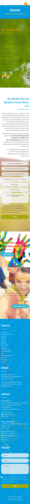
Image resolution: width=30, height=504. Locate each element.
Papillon (3, 341)
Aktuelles (3, 347)
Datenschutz (11, 497)
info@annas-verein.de (9, 414)
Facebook (5, 438)
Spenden (3, 358)
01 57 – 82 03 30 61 (8, 433)
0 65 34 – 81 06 (7, 412)
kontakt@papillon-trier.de (10, 435)
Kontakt (3, 362)
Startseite (4, 332)
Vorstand (3, 338)
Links (2, 353)
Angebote (4, 343)
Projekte (3, 336)
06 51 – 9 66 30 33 (8, 431)
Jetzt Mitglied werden (20, 306)
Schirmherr (4, 360)
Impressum (19, 497)
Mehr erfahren (8, 254)
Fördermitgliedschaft (7, 355)
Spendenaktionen (6, 349)
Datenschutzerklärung (13, 212)
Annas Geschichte (6, 334)
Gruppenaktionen (6, 351)
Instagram (6, 417)
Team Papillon (5, 345)
